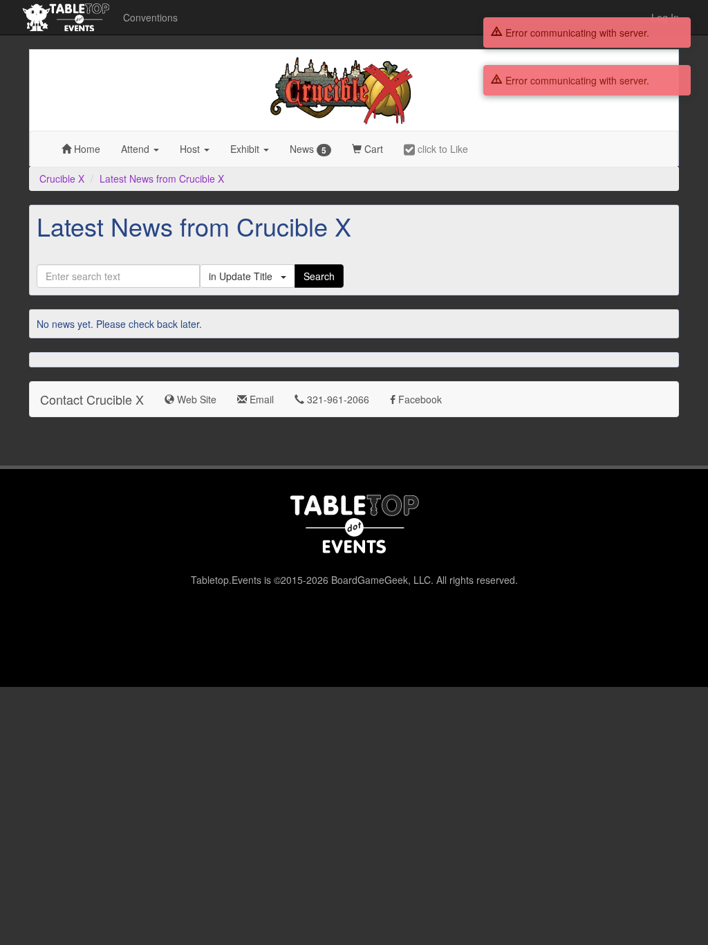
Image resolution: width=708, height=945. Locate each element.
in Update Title (245, 276)
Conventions (150, 17)
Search (319, 276)
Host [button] (191, 149)
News (308, 149)
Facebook (418, 399)
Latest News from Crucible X (162, 178)
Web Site (195, 399)
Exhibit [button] (246, 149)
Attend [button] (136, 149)
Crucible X (61, 178)
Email (260, 399)
